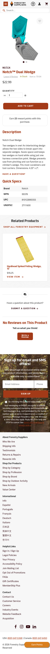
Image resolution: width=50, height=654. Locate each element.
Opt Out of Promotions (13, 572)
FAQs (5, 577)
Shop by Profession (12, 472)
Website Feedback (11, 614)
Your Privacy (8, 559)
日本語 (5, 526)
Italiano (6, 522)
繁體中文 (6, 535)
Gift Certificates (10, 581)
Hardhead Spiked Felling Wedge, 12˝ (24, 267)
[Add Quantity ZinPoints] (25, 95)
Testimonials (8, 450)
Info (4, 500)
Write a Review (25, 336)
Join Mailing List (10, 568)
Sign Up (26, 394)
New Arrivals (8, 485)
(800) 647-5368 (14, 638)
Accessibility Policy (12, 563)
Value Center (9, 489)
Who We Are (8, 441)
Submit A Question (23, 309)
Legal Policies (9, 555)
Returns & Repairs (11, 454)
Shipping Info (9, 446)
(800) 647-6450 (39, 638)
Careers (6, 605)
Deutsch (6, 518)
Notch (6, 68)
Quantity (8, 91)
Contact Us (8, 596)
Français (6, 513)
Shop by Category (11, 467)
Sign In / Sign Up (10, 550)
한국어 (5, 539)
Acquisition (8, 618)
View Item (14, 277)
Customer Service (11, 601)
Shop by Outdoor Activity (15, 480)
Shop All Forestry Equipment (23, 227)
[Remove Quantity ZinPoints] (4, 95)
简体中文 (6, 531)
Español (6, 505)
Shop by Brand (9, 476)
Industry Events (10, 609)
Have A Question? (13, 174)
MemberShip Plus (11, 585)
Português (7, 509)
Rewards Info (9, 459)
